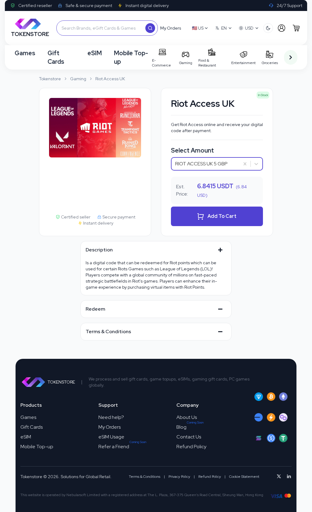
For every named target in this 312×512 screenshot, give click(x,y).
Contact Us (188, 437)
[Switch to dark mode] (268, 28)
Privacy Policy (179, 476)
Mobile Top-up (131, 57)
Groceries (270, 62)
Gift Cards (56, 57)
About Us (186, 417)
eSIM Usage (111, 437)
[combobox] (175, 164)
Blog (181, 427)
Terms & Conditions (144, 476)
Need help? (111, 417)
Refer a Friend (113, 446)
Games (25, 53)
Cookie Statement (244, 476)
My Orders (109, 427)
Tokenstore (50, 78)
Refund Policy (191, 446)
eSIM (94, 53)
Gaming (185, 62)
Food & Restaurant (207, 63)
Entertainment (243, 62)
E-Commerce (161, 63)
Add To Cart (221, 216)
